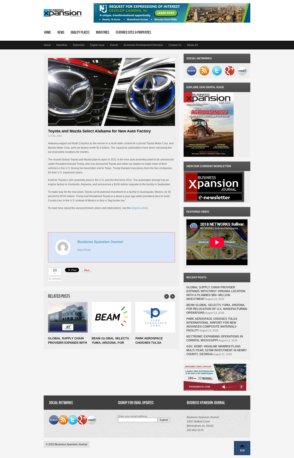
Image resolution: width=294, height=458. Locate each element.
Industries (102, 32)
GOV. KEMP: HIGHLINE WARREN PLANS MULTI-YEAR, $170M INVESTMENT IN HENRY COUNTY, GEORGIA (216, 350)
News (60, 32)
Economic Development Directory (143, 45)
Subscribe (79, 45)
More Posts (84, 249)
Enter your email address (132, 416)
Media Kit (192, 45)
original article (140, 208)
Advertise (61, 45)
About (47, 45)
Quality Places (80, 32)
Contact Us (175, 45)
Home (47, 32)
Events (114, 45)
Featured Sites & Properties (133, 32)
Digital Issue (97, 45)
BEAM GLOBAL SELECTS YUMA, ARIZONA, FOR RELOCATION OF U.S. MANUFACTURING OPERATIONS (216, 308)
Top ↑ (242, 448)
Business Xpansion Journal (100, 242)
